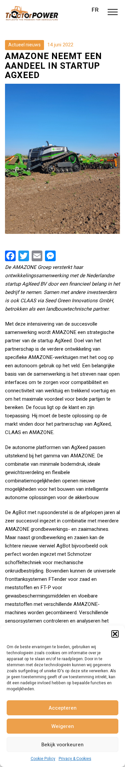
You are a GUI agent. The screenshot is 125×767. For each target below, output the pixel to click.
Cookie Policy (43, 759)
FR (95, 10)
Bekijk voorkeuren (62, 744)
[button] (115, 634)
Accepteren (63, 708)
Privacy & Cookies (75, 759)
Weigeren (62, 726)
